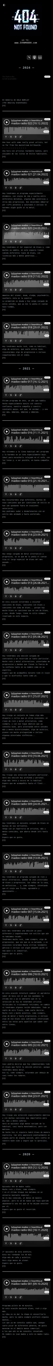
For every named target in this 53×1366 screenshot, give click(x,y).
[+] (3, 106)
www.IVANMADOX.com (25, 43)
